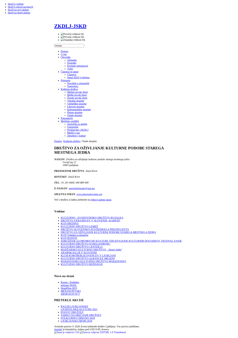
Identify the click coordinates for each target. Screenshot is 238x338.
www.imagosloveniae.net (89, 194)
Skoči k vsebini (15, 4)
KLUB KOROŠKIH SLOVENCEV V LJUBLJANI (88, 255)
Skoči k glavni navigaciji (20, 6)
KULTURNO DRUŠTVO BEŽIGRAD (82, 264)
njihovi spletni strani (101, 199)
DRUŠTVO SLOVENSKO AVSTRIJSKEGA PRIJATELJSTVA (95, 229)
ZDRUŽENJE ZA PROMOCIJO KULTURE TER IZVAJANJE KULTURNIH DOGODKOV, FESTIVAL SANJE (121, 241)
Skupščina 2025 (69, 288)
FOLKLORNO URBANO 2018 (78, 318)
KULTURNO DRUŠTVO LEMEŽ (79, 226)
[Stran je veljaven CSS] (67, 332)
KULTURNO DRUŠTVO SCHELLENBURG (85, 243)
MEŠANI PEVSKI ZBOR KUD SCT (71, 292)
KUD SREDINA (70, 223)
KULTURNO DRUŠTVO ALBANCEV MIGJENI (88, 258)
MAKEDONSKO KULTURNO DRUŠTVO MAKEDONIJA (93, 261)
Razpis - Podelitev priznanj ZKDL (70, 284)
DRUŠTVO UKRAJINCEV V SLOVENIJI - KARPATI (90, 220)
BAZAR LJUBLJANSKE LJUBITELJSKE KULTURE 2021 (79, 308)
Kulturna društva (71, 141)
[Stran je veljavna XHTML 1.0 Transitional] (103, 332)
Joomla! (58, 329)
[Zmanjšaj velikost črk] (73, 39)
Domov (58, 141)
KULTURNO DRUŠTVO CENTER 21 (82, 246)
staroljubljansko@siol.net (82, 188)
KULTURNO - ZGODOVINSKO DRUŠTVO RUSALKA (92, 217)
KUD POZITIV (69, 238)
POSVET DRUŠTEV (72, 312)
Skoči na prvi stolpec (18, 9)
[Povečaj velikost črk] (72, 34)
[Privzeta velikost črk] (72, 37)
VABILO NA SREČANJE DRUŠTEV (81, 315)
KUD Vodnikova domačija (74, 235)
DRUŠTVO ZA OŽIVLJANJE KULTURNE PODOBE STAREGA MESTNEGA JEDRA (108, 232)
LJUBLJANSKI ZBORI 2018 (76, 321)
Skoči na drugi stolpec (19, 12)
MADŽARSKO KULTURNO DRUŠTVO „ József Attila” (91, 249)
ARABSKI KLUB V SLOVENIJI (79, 252)
